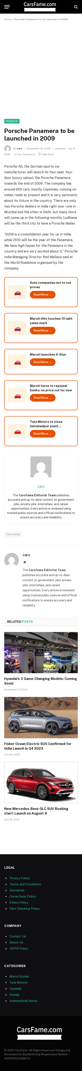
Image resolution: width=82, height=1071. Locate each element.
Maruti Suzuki (19, 976)
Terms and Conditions (25, 884)
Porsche (12, 121)
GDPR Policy (18, 948)
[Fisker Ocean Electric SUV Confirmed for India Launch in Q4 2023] (41, 717)
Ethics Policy (18, 902)
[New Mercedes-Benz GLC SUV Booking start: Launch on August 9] (41, 782)
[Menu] (7, 7)
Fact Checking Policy (24, 908)
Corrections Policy (22, 896)
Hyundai (15, 988)
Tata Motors (18, 982)
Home (8, 19)
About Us (16, 942)
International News (23, 1001)
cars (19, 148)
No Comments (27, 154)
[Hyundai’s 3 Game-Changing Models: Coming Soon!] (41, 652)
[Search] (75, 7)
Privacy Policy (19, 878)
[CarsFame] (41, 7)
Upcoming (13, 534)
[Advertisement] (41, 69)
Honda (14, 994)
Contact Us (17, 936)
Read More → (43, 294)
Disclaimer (17, 890)
